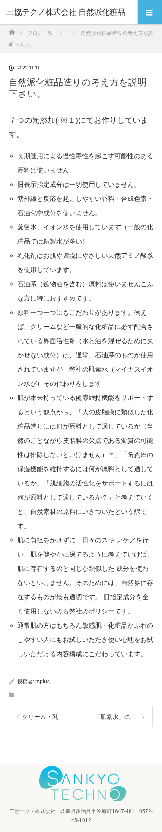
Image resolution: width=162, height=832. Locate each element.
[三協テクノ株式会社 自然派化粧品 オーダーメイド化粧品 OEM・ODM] (81, 798)
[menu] (149, 12)
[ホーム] (11, 30)
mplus (42, 682)
